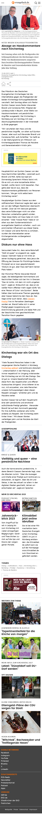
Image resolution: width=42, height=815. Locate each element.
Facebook (5, 753)
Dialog (4, 566)
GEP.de (4, 795)
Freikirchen (5, 803)
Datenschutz (23, 809)
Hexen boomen (9, 737)
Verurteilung (30, 568)
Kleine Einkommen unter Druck (16, 702)
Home (3, 84)
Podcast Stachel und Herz (10, 499)
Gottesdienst (12, 566)
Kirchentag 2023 (30, 566)
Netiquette (8, 809)
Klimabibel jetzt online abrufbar (29, 518)
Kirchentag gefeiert (10, 368)
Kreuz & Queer (9, 455)
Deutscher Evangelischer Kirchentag (14, 75)
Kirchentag (5, 78)
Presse (16, 809)
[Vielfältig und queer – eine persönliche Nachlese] (21, 440)
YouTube (4, 758)
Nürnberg (5, 568)
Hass (20, 566)
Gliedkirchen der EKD (10, 800)
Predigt (12, 568)
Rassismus (20, 568)
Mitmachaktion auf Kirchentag (29, 499)
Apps (3, 788)
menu (3, 3)
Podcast (4, 785)
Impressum (33, 809)
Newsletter (5, 780)
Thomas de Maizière (10, 570)
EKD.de (4, 798)
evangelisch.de (7, 77)
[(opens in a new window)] (20, 158)
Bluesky (4, 764)
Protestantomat (8, 783)
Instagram (5, 755)
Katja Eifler (31, 75)
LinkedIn (4, 769)
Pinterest (5, 761)
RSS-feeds (5, 777)
